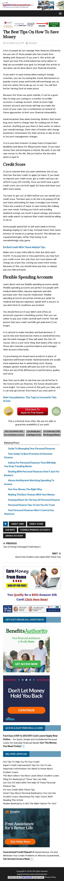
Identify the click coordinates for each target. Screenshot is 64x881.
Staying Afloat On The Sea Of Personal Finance (34, 500)
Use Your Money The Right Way (25, 489)
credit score (36, 524)
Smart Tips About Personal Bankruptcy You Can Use (29, 793)
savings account (14, 535)
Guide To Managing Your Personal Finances (31, 448)
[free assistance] (26, 845)
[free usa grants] (26, 720)
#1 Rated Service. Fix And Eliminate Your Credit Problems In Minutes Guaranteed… (31, 855)
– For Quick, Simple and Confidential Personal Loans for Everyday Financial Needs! (30, 741)
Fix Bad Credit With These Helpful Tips (24, 247)
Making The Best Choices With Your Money (31, 494)
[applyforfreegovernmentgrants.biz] (32, 8)
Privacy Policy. (50, 877)
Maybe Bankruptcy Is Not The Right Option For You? (29, 803)
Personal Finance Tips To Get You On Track (31, 505)
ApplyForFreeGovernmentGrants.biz (32, 874)
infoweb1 (32, 43)
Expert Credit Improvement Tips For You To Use (27, 765)
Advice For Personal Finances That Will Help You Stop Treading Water (30, 464)
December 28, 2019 (15, 43)
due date (10, 529)
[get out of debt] (32, 610)
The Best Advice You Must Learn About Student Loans (31, 775)
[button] (59, 13)
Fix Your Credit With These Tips (19, 789)
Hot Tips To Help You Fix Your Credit (21, 761)
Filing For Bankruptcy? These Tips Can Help (24, 779)
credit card (17, 524)
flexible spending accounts (35, 529)
